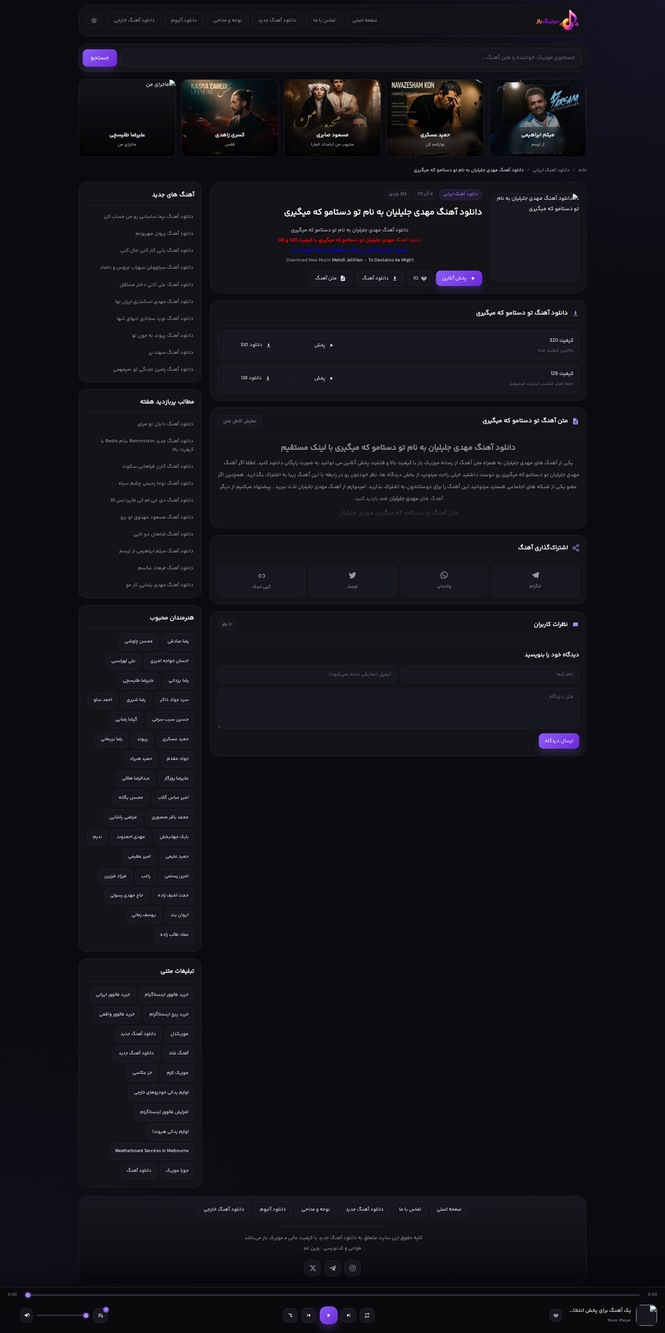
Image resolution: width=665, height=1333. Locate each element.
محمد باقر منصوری (170, 817)
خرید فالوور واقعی (117, 1014)
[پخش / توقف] (329, 1315)
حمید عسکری (175, 739)
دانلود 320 (251, 345)
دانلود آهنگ (395, 230)
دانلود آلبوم (184, 20)
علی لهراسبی (123, 661)
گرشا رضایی (126, 719)
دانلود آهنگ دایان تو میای (165, 424)
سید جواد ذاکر (174, 700)
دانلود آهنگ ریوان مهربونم (164, 233)
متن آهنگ (326, 278)
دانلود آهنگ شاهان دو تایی (163, 534)
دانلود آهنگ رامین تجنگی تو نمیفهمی (153, 369)
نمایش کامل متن (239, 421)
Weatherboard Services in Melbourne (152, 1151)
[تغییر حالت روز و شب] (94, 20)
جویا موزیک (177, 1170)
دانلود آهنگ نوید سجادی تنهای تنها (155, 319)
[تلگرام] (332, 1268)
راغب (145, 876)
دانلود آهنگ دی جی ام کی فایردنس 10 (152, 500)
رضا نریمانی (111, 739)
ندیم (97, 837)
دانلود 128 (251, 378)
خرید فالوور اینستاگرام (167, 994)
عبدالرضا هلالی (136, 778)
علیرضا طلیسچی (138, 680)
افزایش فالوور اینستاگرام (164, 1112)
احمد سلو (103, 700)
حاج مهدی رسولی (126, 895)
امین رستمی (177, 876)
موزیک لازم (178, 1073)
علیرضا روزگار (176, 778)
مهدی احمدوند (131, 837)
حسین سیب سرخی (170, 719)
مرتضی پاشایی (123, 817)
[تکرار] (367, 1315)
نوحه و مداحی (227, 20)
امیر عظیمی (139, 856)
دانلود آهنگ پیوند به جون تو (163, 336)
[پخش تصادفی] (290, 1315)
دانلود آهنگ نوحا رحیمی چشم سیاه (156, 483)
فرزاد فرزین (115, 876)
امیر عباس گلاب (173, 797)
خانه (582, 170)
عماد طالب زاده (174, 934)
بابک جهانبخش (174, 837)
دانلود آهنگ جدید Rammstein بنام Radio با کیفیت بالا (147, 445)
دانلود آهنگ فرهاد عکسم (166, 568)
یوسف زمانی (144, 915)
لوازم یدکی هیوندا (170, 1132)
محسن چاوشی (139, 641)
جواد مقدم (178, 759)
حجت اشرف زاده (173, 895)
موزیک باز (428, 463)
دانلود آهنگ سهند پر (171, 352)
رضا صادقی (178, 641)
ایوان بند (179, 915)
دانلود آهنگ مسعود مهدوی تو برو (157, 517)
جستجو (99, 58)
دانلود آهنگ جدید (277, 20)
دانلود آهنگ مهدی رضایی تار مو (160, 585)
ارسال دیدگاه (559, 741)
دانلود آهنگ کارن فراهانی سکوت (158, 466)
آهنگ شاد (179, 1053)
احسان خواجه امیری (169, 661)
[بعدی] (348, 1315)
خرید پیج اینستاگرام (169, 1014)
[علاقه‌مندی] (556, 1315)
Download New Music (308, 260)
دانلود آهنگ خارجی (134, 20)
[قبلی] (308, 1315)
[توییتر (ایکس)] (312, 1268)
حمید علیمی (177, 856)
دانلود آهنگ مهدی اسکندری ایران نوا (154, 302)
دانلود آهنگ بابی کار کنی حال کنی (157, 250)
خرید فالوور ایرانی (113, 994)
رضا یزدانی (179, 680)
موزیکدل (179, 1034)
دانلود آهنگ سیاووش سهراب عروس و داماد (147, 267)
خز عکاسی (142, 1073)
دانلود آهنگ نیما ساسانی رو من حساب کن (149, 217)
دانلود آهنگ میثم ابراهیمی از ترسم (156, 551)
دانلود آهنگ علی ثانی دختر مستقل (157, 285)
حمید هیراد (141, 759)
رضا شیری (136, 700)
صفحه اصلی (365, 20)
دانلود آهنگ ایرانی (551, 170)
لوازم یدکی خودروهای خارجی (161, 1092)
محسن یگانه (131, 797)
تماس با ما (324, 20)
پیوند (142, 739)
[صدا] (26, 1315)
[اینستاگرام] (352, 1268)
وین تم (311, 1248)
